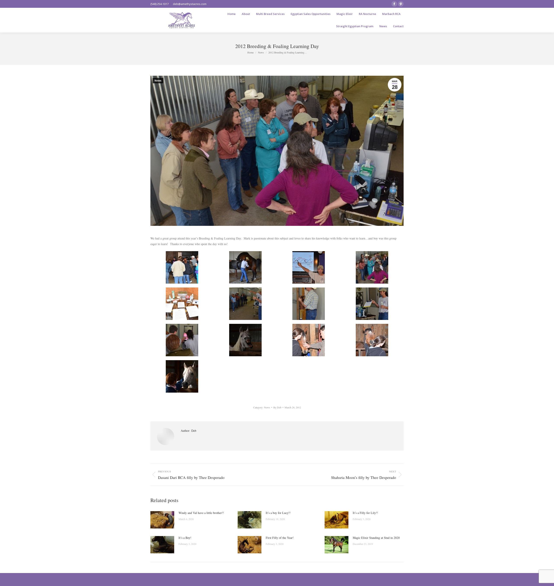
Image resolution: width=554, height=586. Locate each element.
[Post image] (162, 519)
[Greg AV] (308, 303)
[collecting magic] (245, 267)
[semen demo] (182, 340)
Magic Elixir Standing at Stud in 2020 (376, 538)
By (277, 407)
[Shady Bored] (245, 340)
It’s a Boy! (185, 538)
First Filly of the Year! (280, 538)
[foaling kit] (182, 303)
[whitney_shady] (182, 376)
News (158, 80)
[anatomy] (182, 267)
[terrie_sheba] (372, 340)
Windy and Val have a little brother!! (201, 513)
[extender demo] (372, 267)
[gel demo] (245, 303)
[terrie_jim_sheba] (308, 340)
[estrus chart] (308, 267)
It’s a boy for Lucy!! (278, 513)
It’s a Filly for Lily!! (365, 513)
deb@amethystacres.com (189, 4)
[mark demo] (372, 303)
